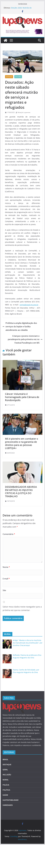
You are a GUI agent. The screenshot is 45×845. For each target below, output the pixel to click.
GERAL (5, 769)
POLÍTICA (6, 790)
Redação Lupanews (24, 112)
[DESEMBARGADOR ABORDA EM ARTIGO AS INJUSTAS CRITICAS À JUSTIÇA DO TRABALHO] (22, 463)
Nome (6, 567)
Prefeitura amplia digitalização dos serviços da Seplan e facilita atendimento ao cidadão (21, 326)
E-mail (6, 578)
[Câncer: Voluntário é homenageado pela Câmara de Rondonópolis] (22, 361)
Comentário (9, 534)
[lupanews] (5, 40)
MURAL (6, 780)
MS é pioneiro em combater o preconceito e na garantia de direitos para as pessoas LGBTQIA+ (21, 443)
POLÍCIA (6, 785)
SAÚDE (5, 795)
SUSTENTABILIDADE (10, 800)
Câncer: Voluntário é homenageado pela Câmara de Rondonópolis (22, 397)
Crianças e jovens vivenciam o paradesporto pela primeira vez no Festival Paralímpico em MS (23, 339)
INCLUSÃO (18, 77)
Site (4, 590)
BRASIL (5, 759)
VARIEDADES (8, 805)
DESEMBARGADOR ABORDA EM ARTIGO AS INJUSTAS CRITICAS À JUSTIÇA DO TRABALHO (21, 491)
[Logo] (22, 704)
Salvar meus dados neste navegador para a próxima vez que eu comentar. (22, 608)
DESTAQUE (9, 77)
